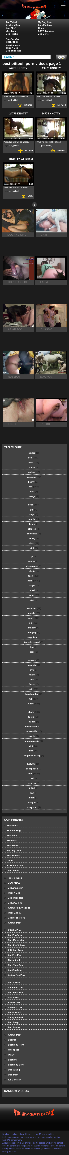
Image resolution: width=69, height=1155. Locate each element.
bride (33, 524)
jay (33, 509)
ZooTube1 (11, 22)
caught (33, 802)
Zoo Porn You (13, 992)
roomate (33, 665)
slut (33, 623)
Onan (41, 28)
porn (33, 580)
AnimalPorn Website (17, 907)
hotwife (33, 764)
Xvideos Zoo (13, 1007)
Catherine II (12, 960)
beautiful (33, 608)
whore (33, 561)
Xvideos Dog (13, 25)
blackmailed (33, 694)
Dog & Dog (12, 1069)
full (34, 699)
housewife (34, 731)
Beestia (10, 1039)
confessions (33, 726)
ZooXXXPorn (13, 902)
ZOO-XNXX (12, 42)
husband (33, 477)
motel (34, 590)
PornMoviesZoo (14, 940)
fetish (34, 684)
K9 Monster (12, 1079)
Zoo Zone (43, 34)
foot (34, 679)
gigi (34, 600)
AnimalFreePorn (15, 975)
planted (34, 529)
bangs (34, 496)
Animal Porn (12, 922)
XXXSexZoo (12, 930)
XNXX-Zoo (11, 997)
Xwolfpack (11, 1049)
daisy (34, 467)
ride (33, 750)
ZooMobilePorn (14, 917)
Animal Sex (12, 1002)
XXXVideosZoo (46, 31)
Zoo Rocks (12, 34)
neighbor (33, 637)
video (34, 703)
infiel (33, 788)
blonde (33, 613)
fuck (34, 773)
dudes (34, 721)
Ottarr (9, 1054)
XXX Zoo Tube (13, 950)
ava (33, 670)
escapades (33, 768)
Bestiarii (10, 1059)
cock (33, 504)
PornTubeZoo (13, 965)
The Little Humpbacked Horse (42, 12)
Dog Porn (11, 1074)
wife (34, 462)
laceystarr (34, 807)
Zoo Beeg (11, 1022)
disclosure (33, 566)
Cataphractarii (13, 1017)
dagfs (34, 585)
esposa (33, 783)
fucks (33, 717)
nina (34, 491)
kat (33, 647)
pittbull (15, 100)
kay (33, 793)
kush (33, 797)
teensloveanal (33, 642)
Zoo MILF (11, 28)
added (34, 453)
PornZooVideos (14, 945)
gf (34, 556)
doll (34, 778)
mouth (34, 519)
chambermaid (34, 741)
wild (33, 746)
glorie (34, 571)
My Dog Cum (45, 22)
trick (34, 548)
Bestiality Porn (14, 1044)
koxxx (34, 674)
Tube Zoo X (12, 912)
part (10, 100)
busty (33, 482)
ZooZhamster (13, 45)
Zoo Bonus (12, 1027)
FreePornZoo (13, 39)
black (34, 712)
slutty (34, 538)
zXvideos (11, 31)
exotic (34, 736)
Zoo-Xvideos (45, 25)
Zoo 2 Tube (12, 982)
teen (33, 576)
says (33, 514)
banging (33, 632)
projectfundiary (34, 755)
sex (33, 457)
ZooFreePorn (13, 955)
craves (33, 660)
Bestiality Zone (14, 1064)
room (34, 595)
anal (33, 618)
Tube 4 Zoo (12, 48)
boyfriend (34, 533)
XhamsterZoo (13, 987)
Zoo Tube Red (13, 50)
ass (34, 486)
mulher (34, 472)
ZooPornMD (12, 1012)
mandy (33, 627)
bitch (34, 543)
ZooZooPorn (13, 935)
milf (33, 689)
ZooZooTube (13, 970)
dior (34, 652)
